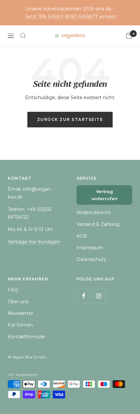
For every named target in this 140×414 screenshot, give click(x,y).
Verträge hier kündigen (34, 242)
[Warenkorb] (129, 36)
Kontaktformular (26, 337)
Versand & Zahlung (98, 224)
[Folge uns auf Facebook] (84, 296)
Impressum (90, 248)
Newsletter (20, 313)
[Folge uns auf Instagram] (98, 296)
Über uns (18, 301)
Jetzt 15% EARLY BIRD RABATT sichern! (70, 16)
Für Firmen (20, 325)
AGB (82, 236)
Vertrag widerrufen (104, 195)
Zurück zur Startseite (70, 119)
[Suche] (23, 36)
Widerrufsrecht (94, 212)
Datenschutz (91, 259)
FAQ (13, 290)
